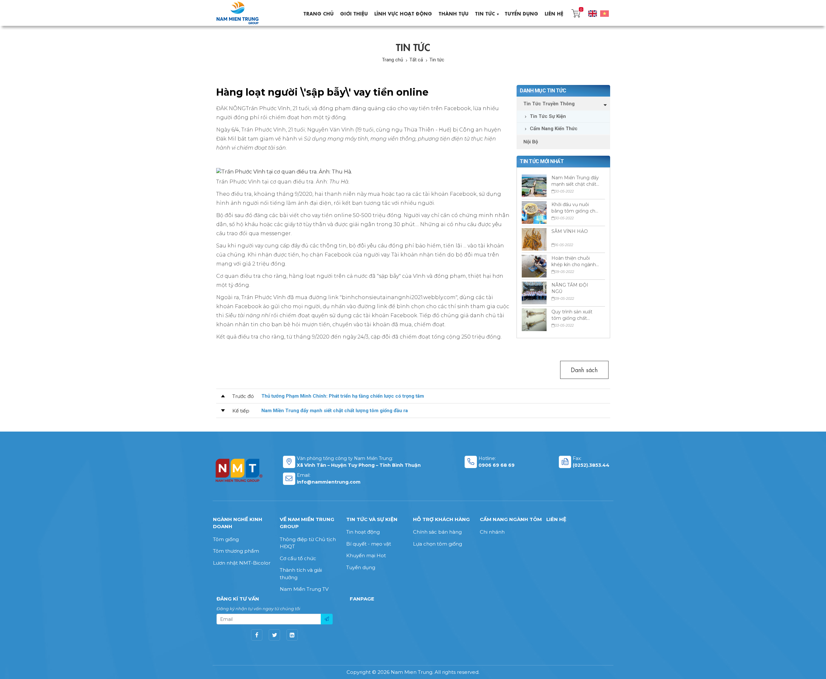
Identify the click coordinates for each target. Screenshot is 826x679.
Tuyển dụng (521, 13)
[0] (575, 13)
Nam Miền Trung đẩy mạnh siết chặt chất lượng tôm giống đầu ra (575, 181)
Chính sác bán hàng (437, 532)
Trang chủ (318, 13)
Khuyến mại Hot (366, 555)
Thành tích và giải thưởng (301, 573)
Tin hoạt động (363, 532)
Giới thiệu (354, 13)
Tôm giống (226, 539)
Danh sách (584, 369)
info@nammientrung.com (328, 482)
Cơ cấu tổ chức (298, 558)
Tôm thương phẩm (236, 551)
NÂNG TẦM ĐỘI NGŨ (569, 288)
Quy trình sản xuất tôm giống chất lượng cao (571, 315)
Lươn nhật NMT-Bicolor (241, 563)
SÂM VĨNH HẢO (569, 231)
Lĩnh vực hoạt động (403, 13)
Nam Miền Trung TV (304, 589)
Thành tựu (453, 13)
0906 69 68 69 (496, 465)
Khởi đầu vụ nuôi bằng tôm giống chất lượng (575, 208)
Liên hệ (554, 13)
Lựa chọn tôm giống (437, 544)
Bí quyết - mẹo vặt (368, 544)
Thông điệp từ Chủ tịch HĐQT (308, 543)
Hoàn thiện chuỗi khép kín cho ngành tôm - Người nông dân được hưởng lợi (573, 261)
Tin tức (485, 13)
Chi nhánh (492, 532)
